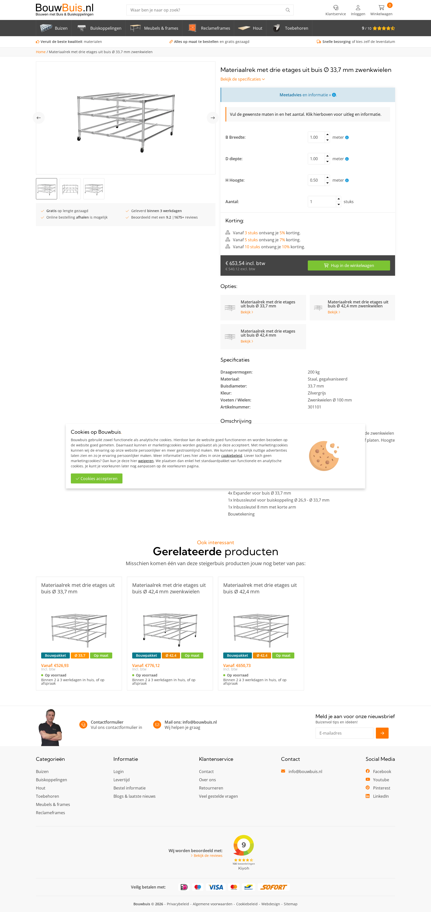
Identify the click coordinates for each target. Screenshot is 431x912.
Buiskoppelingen (51, 779)
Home (41, 52)
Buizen (42, 771)
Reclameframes (50, 812)
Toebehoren (47, 796)
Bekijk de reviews (208, 855)
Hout (40, 788)
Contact (206, 771)
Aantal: (232, 201)
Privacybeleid (178, 904)
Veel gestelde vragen (218, 796)
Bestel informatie (129, 788)
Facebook (382, 771)
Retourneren (211, 788)
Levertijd (121, 779)
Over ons (207, 779)
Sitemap (291, 904)
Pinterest (381, 788)
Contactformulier (107, 722)
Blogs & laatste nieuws (134, 796)
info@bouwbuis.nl (200, 722)
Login (118, 771)
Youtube (381, 779)
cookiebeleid (231, 455)
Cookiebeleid (247, 904)
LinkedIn (381, 796)
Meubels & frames (53, 804)
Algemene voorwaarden (212, 904)
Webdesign (270, 904)
